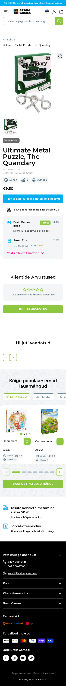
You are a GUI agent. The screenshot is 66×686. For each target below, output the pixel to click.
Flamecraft (9, 441)
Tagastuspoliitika (21, 673)
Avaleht (8, 40)
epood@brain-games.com (22, 573)
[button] (16, 472)
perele (45, 396)
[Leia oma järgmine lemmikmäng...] (59, 21)
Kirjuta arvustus (33, 309)
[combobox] (33, 21)
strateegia (18, 396)
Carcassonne (43, 441)
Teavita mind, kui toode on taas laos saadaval (33, 198)
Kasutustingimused (44, 673)
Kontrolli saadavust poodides (31, 230)
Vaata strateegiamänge (33, 484)
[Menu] (7, 11)
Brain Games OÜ (38, 679)
